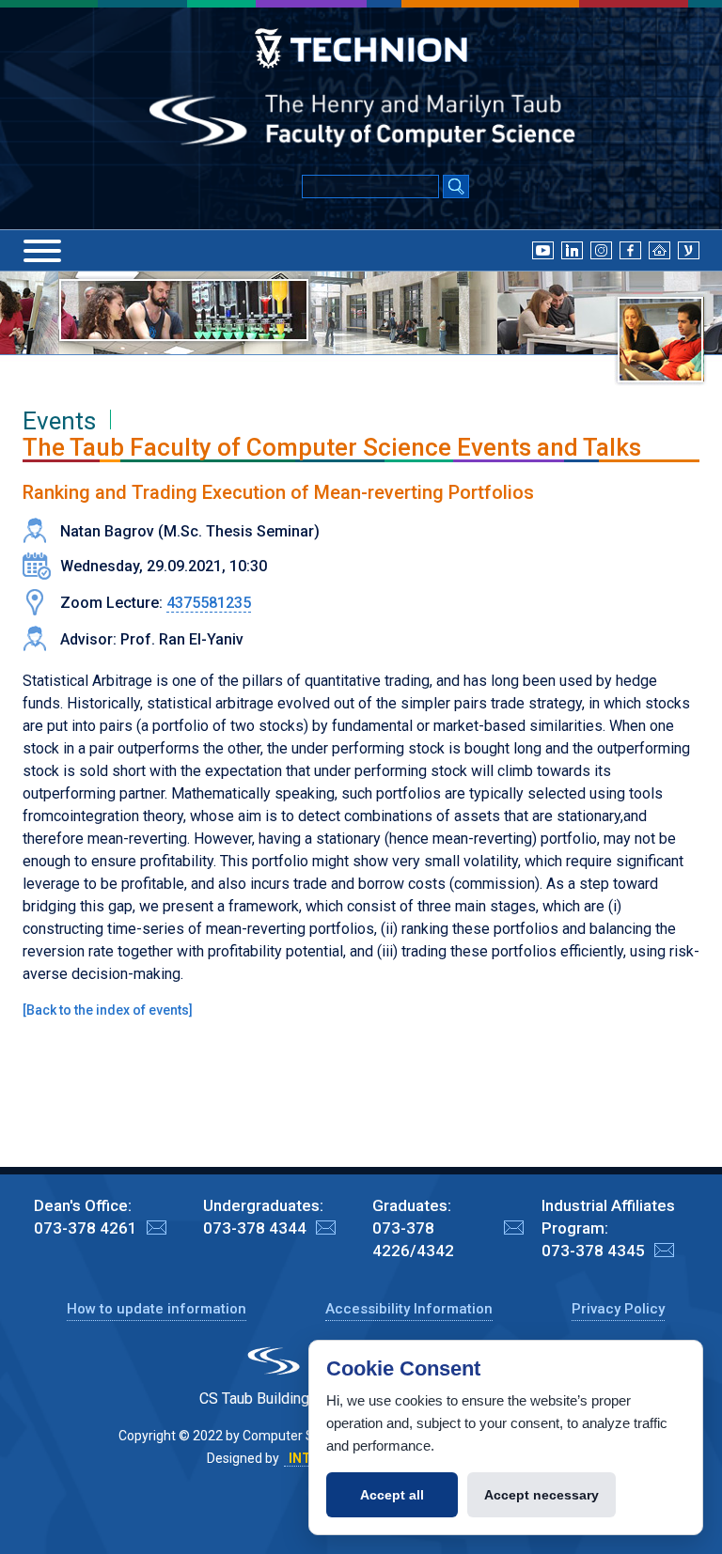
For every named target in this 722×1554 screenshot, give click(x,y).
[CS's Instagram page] (601, 249)
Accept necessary (541, 1494)
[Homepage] (659, 249)
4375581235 (208, 603)
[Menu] (42, 251)
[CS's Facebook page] (630, 249)
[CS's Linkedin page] (572, 249)
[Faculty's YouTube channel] (543, 249)
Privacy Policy (618, 1308)
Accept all (392, 1494)
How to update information (156, 1308)
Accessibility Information (409, 1308)
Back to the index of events (107, 1010)
